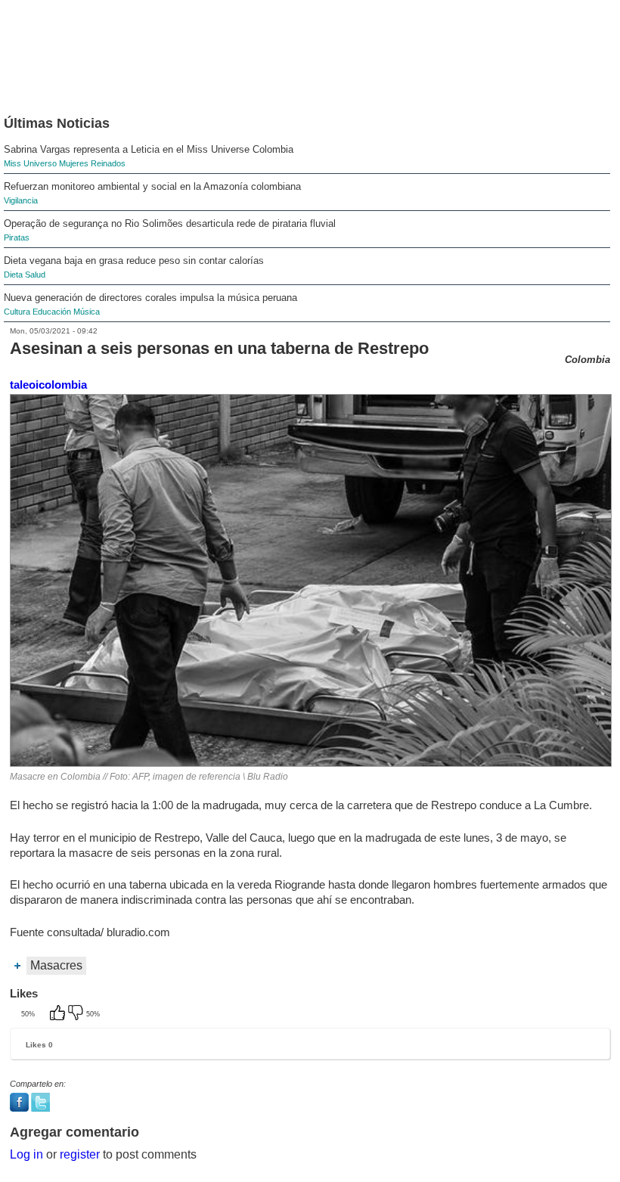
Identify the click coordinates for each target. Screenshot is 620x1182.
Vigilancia (21, 200)
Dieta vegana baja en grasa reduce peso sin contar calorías (134, 260)
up (59, 1014)
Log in (26, 1154)
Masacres (56, 965)
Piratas (16, 237)
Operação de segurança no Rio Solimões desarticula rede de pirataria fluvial (170, 223)
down (77, 1014)
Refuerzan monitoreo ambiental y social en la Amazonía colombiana (152, 186)
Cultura (17, 311)
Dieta (13, 274)
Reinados (108, 163)
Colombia (587, 359)
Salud (35, 274)
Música (86, 311)
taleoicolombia (48, 384)
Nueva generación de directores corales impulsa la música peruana (150, 297)
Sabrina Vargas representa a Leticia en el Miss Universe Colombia (148, 149)
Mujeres (73, 163)
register (80, 1154)
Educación (52, 311)
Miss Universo (30, 163)
